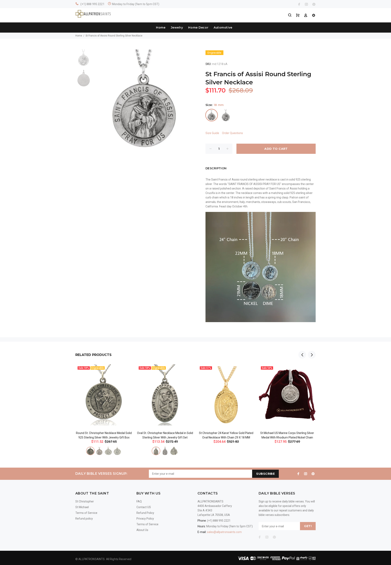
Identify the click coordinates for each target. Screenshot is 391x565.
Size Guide (212, 133)
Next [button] (312, 355)
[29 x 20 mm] (174, 451)
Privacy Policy (145, 518)
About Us (142, 530)
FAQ (139, 501)
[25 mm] (108, 451)
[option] (83, 59)
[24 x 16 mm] (165, 451)
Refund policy (84, 518)
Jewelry (177, 27)
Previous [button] (302, 355)
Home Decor (198, 27)
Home (160, 27)
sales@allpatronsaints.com (224, 532)
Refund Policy (145, 512)
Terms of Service (86, 512)
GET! (308, 526)
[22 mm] (226, 115)
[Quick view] (125, 371)
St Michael (82, 507)
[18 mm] (211, 115)
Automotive (223, 27)
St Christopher (84, 501)
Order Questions (232, 133)
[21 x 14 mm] (156, 451)
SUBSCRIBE (265, 474)
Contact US (143, 507)
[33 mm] (117, 451)
